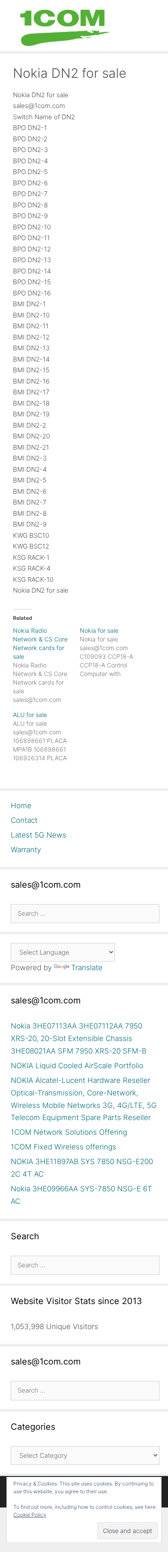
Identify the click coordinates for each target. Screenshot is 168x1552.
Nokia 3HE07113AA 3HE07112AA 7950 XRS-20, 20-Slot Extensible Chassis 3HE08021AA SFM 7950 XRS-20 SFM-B (78, 1038)
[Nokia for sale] (113, 652)
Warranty (26, 849)
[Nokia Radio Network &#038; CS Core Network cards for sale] (46, 665)
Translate (87, 967)
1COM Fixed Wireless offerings (63, 1147)
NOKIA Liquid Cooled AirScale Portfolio (77, 1065)
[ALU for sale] (46, 736)
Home (21, 805)
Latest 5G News (38, 835)
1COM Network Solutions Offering (69, 1132)
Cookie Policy (30, 1514)
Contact (24, 820)
